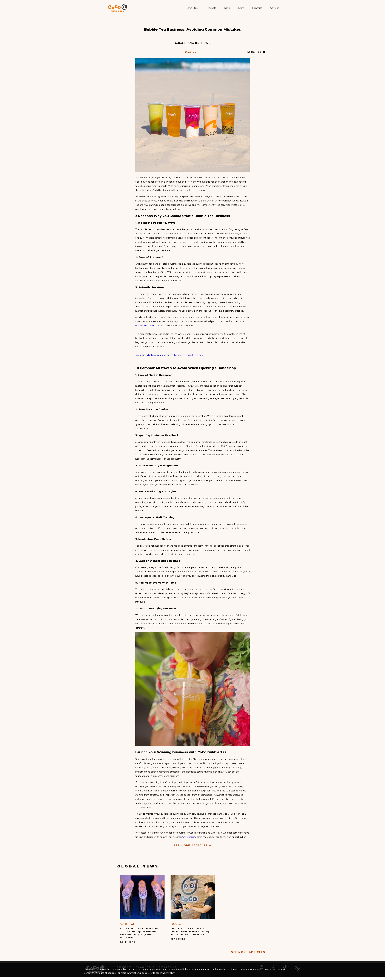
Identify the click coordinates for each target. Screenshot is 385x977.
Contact (274, 8)
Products (211, 8)
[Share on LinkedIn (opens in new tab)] (261, 52)
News (227, 8)
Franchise (257, 8)
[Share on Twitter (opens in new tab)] (258, 52)
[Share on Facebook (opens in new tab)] (255, 52)
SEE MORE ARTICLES (192, 845)
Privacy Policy (167, 973)
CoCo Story (192, 8)
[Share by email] (264, 52)
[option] (142, 909)
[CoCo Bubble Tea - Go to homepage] (117, 8)
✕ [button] (298, 969)
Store (241, 8)
